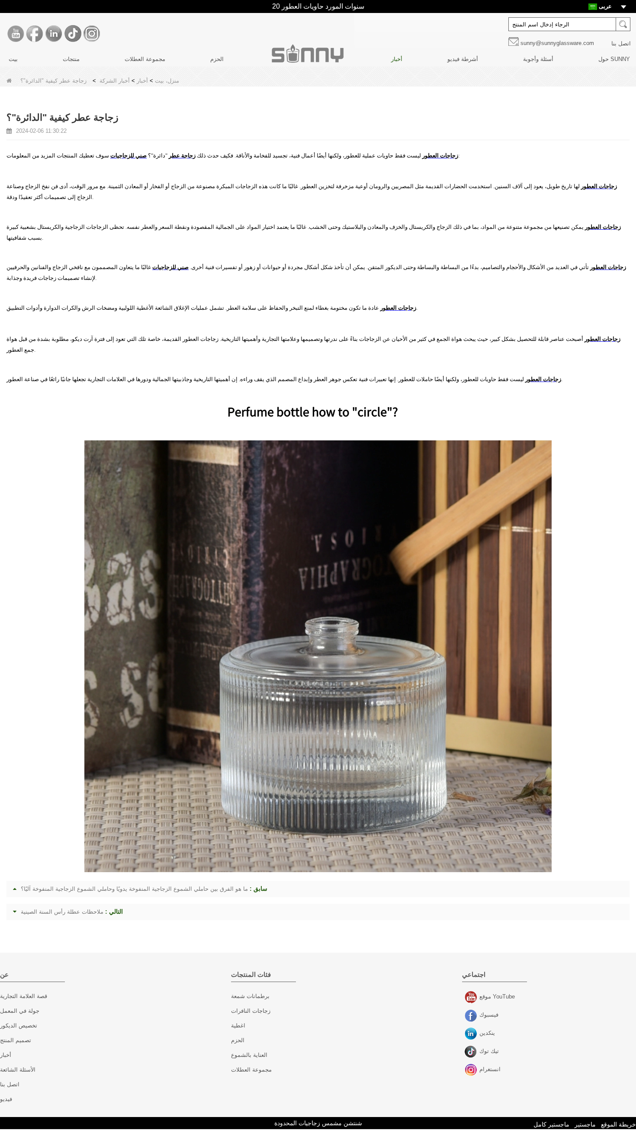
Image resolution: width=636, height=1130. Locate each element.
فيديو (6, 1099)
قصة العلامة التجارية (23, 996)
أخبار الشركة (115, 80)
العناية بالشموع (249, 1055)
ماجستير (585, 1124)
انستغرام (471, 1070)
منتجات (71, 59)
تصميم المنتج (15, 1040)
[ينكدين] (53, 33)
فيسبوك (471, 1016)
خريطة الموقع (618, 1124)
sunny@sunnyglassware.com (557, 43)
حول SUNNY (614, 59)
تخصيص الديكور (18, 1025)
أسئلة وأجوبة (538, 59)
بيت (13, 59)
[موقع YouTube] (15, 33)
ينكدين (471, 1034)
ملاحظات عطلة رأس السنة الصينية (62, 911)
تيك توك (471, 1052)
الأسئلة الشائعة (17, 1069)
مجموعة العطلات (145, 59)
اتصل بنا (621, 43)
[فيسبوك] (34, 33)
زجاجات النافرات (250, 1011)
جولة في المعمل (19, 1011)
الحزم (217, 59)
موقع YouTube (471, 998)
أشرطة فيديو (462, 59)
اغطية (238, 1025)
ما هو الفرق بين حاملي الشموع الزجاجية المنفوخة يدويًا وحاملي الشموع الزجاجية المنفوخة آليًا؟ (134, 889)
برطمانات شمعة (250, 996)
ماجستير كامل (551, 1124)
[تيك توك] (72, 33)
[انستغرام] (91, 33)
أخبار (396, 59)
